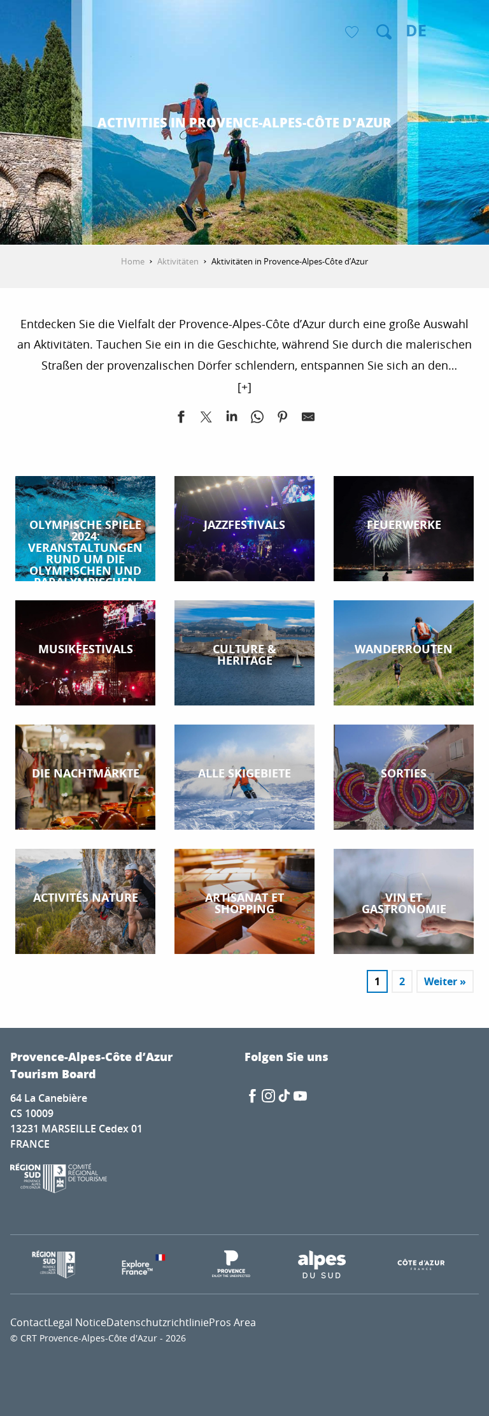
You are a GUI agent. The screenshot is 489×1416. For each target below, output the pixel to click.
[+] (244, 386)
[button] (384, 32)
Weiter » (445, 981)
